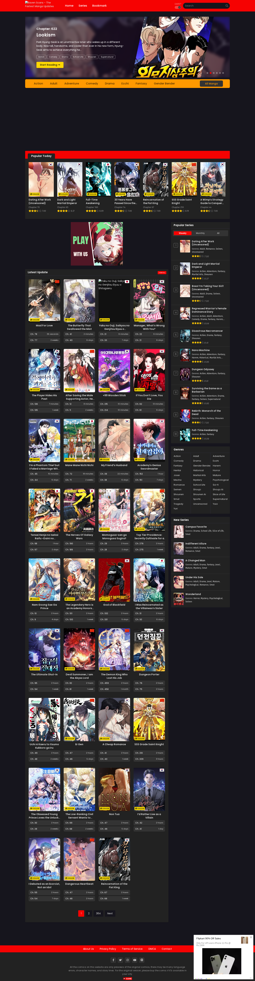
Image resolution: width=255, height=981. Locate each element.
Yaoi (215, 504)
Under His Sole (194, 577)
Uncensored (197, 252)
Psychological (221, 480)
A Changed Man (195, 560)
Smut (176, 499)
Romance (210, 249)
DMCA (152, 949)
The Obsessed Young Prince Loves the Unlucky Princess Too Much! (44, 817)
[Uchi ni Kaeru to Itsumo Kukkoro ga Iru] (44, 719)
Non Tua (114, 814)
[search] (227, 6)
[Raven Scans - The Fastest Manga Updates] (42, 6)
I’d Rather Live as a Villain (149, 815)
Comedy (92, 84)
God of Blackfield (114, 604)
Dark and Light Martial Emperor (206, 265)
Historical (204, 357)
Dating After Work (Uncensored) (203, 243)
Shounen (102, 56)
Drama (52, 56)
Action (41, 56)
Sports (197, 499)
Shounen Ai (199, 494)
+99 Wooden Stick (114, 395)
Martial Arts (88, 56)
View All (162, 273)
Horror (216, 470)
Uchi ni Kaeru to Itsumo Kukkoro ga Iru (44, 746)
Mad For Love (44, 325)
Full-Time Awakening (205, 430)
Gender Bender (164, 84)
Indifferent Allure (195, 543)
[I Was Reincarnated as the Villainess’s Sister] (149, 580)
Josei (177, 475)
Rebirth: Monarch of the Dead (206, 412)
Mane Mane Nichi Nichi (79, 465)
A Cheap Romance (114, 744)
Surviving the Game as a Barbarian (207, 390)
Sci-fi (216, 484)
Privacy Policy (108, 949)
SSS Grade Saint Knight (149, 744)
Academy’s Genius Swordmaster (149, 466)
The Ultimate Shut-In (44, 674)
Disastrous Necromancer (207, 331)
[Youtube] (134, 960)
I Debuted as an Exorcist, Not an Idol (44, 885)
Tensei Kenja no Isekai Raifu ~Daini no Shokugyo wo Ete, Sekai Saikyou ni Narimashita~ (44, 540)
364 (98, 913)
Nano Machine (201, 350)
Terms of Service (132, 949)
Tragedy (178, 504)
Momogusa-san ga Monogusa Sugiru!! (114, 536)
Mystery (197, 480)
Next (110, 913)
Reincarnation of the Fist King (114, 885)
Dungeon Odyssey (203, 369)
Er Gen (79, 744)
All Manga (211, 83)
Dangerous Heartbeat (79, 884)
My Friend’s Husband (114, 465)
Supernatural (214, 399)
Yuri (176, 508)
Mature (217, 475)
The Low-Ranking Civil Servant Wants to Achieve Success (79, 817)
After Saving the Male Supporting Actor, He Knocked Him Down (79, 399)
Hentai (177, 470)
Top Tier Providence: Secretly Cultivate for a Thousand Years (149, 538)
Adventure (71, 84)
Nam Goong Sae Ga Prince (44, 606)
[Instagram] (127, 960)
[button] (207, 73)
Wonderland (193, 594)
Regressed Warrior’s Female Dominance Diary (209, 310)
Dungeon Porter (149, 674)
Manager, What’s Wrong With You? (149, 327)
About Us (88, 949)
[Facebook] (113, 960)
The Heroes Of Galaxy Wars (79, 536)
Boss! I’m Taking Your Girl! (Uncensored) (208, 288)
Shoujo (197, 489)
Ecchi (62, 56)
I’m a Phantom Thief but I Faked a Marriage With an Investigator (44, 468)
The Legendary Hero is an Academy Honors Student (79, 608)
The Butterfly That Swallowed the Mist (79, 327)
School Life (199, 484)
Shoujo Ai (218, 489)
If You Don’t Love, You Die (149, 397)
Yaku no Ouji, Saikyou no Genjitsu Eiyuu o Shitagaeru (114, 329)
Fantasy (74, 56)
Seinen (219, 249)
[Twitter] (120, 960)
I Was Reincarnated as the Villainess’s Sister (149, 606)
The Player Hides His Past (44, 397)
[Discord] (141, 960)
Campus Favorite (196, 526)
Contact (167, 949)
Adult (53, 84)
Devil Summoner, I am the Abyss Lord (79, 676)
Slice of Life (219, 494)
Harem (219, 319)
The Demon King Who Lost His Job (114, 676)
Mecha (177, 480)
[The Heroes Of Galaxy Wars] (79, 510)
